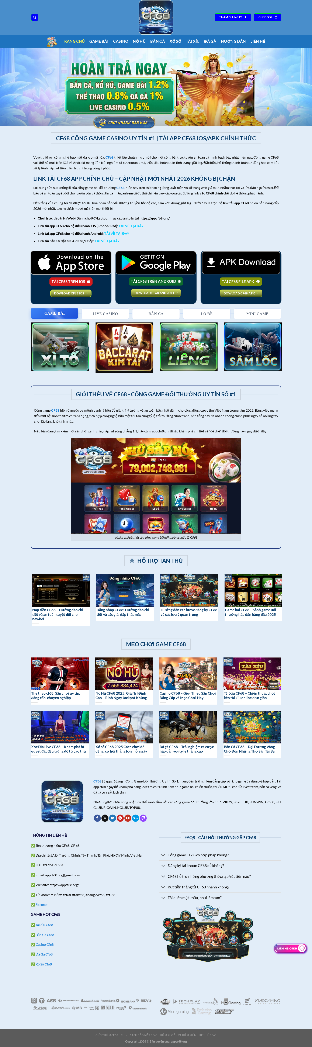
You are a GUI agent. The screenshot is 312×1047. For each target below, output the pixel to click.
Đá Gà (210, 41)
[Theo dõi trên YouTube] (127, 818)
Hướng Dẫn (233, 41)
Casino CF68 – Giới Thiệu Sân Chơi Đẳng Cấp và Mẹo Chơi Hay (188, 695)
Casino (120, 41)
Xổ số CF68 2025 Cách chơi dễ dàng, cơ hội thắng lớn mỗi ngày (121, 749)
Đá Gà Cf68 (44, 954)
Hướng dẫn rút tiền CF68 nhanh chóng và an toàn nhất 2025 (266, 612)
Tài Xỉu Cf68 (44, 925)
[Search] (34, 17)
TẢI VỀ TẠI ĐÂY (131, 226)
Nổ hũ (139, 41)
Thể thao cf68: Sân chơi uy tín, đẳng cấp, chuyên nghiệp (55, 695)
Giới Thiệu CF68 (107, 1035)
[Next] (282, 350)
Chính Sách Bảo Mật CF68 (139, 1035)
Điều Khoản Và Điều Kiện (178, 1035)
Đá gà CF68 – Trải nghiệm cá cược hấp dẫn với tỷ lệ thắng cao (187, 749)
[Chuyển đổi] (163, 855)
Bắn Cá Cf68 (45, 935)
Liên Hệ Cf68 (207, 1035)
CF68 (120, 188)
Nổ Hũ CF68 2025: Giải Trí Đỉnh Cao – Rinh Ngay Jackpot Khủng (121, 695)
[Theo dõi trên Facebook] (97, 818)
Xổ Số (175, 41)
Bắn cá (157, 41)
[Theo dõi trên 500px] (135, 818)
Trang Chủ (73, 41)
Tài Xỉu (193, 41)
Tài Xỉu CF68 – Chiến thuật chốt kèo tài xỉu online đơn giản (249, 695)
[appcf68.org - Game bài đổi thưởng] (156, 17)
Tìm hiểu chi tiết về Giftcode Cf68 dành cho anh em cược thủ (139, 612)
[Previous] (30, 350)
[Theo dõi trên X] (104, 818)
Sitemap (42, 904)
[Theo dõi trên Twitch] (143, 818)
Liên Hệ (257, 41)
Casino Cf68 (45, 944)
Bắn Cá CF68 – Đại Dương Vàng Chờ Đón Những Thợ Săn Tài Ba (249, 749)
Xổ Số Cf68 (44, 964)
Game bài (98, 41)
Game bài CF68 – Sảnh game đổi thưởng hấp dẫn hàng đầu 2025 (73, 612)
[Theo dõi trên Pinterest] (120, 818)
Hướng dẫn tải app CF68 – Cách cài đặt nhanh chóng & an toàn (204, 612)
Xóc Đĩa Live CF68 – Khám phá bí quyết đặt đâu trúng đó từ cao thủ (58, 749)
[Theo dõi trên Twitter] (112, 818)
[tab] (54, 313)
